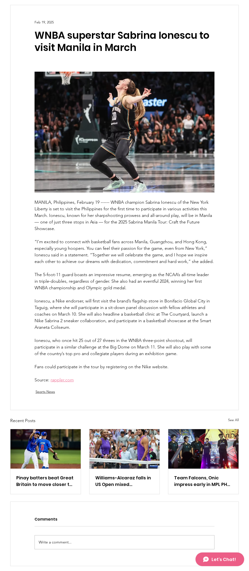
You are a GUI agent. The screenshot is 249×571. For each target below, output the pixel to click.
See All (233, 420)
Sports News (45, 391)
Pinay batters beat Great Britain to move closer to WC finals (44, 481)
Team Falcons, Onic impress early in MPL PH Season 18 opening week (202, 481)
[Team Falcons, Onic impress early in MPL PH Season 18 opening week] (203, 449)
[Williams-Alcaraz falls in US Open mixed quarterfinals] (124, 449)
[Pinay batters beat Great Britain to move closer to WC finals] (45, 449)
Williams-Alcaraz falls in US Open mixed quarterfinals (123, 481)
